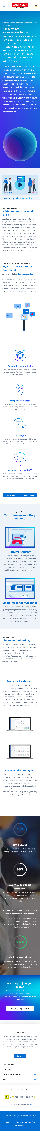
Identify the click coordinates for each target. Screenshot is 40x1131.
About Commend (18, 1051)
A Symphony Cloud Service (15, 32)
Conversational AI (25, 274)
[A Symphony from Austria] (20, 1089)
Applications (8, 1064)
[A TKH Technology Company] (20, 1097)
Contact (20, 1056)
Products (6, 1069)
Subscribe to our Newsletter (18, 1104)
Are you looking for (11, 1074)
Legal (4, 1079)
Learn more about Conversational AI (20, 495)
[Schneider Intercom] (20, 6)
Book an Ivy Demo (20, 1008)
